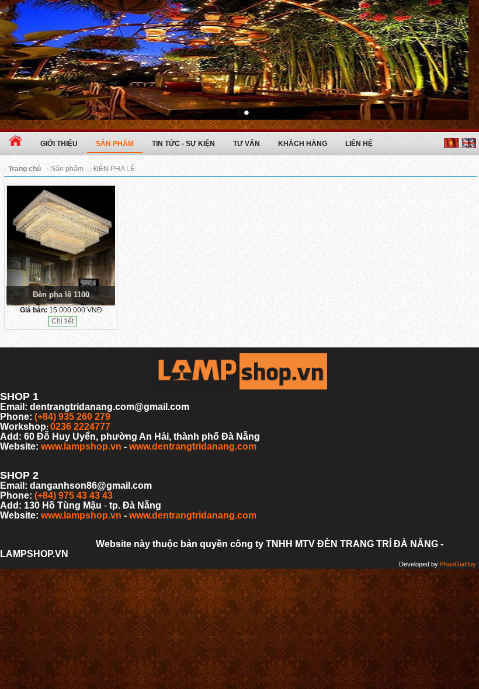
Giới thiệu (59, 144)
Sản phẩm (115, 144)
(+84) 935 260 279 (72, 417)
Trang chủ (24, 169)
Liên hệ (359, 144)
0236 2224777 (80, 427)
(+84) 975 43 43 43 (73, 495)
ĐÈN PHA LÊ (114, 169)
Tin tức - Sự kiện (183, 144)
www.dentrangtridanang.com (192, 446)
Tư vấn (246, 144)
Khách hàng (302, 144)
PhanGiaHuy (458, 564)
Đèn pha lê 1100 (61, 294)
